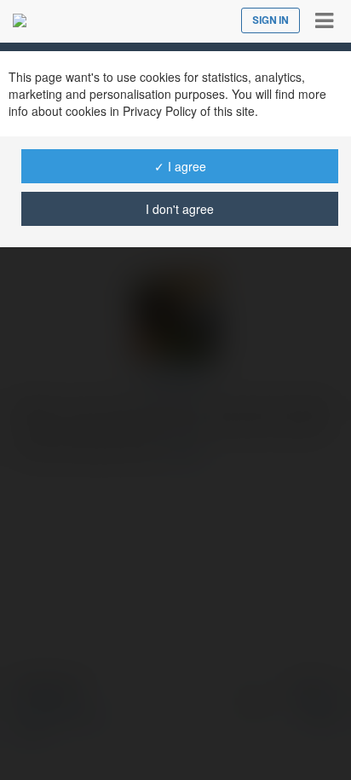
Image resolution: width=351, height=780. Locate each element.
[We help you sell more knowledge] (19, 20)
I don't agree (180, 208)
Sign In (270, 20)
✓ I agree (180, 166)
